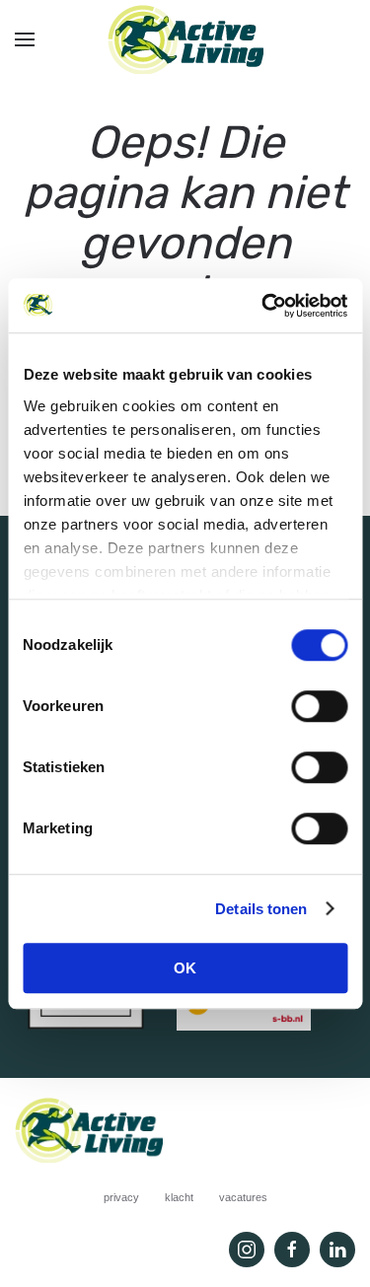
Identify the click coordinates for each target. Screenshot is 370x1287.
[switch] (319, 706)
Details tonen (261, 908)
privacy (121, 1197)
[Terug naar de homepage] (185, 39)
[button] (25, 39)
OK (185, 968)
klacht (179, 1197)
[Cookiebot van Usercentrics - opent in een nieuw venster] (263, 306)
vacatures (243, 1197)
